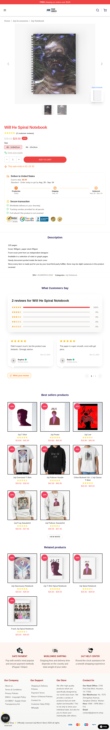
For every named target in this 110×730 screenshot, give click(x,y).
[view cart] (105, 10)
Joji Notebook (37, 21)
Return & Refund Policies (41, 696)
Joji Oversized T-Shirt (22, 477)
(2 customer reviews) (25, 133)
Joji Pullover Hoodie (55, 477)
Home (7, 21)
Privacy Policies (11, 693)
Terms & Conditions (13, 689)
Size (6, 143)
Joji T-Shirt (22, 435)
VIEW (22, 429)
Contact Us (36, 700)
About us (9, 686)
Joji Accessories (20, 21)
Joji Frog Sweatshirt (22, 523)
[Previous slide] (8, 64)
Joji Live (87, 435)
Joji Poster (55, 435)
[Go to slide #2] (62, 110)
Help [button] (105, 727)
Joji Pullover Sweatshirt (55, 523)
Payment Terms (38, 693)
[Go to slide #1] (48, 110)
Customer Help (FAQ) (40, 704)
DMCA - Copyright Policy (15, 697)
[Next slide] (101, 64)
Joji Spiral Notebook (87, 586)
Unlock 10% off (5, 718)
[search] (97, 10)
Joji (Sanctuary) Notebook (22, 586)
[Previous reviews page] (87, 376)
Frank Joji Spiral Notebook (22, 629)
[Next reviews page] (100, 376)
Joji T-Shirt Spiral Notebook (55, 586)
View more (55, 537)
